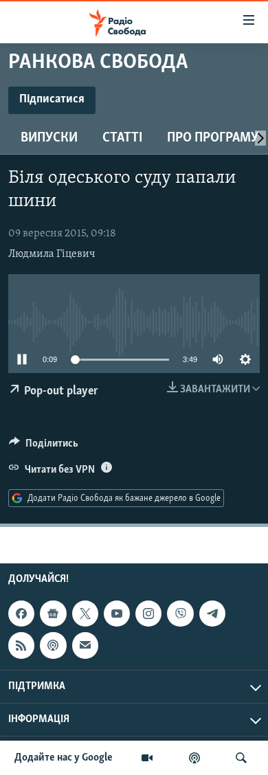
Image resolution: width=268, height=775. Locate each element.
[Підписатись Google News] (53, 613)
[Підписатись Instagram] (148, 613)
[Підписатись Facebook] (21, 613)
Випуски (49, 138)
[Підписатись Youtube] (117, 613)
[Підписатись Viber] (180, 613)
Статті (122, 138)
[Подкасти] (194, 758)
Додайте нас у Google (63, 757)
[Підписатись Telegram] (212, 613)
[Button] (43, 447)
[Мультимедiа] (147, 758)
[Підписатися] (85, 645)
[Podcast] (53, 645)
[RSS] (21, 645)
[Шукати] (241, 758)
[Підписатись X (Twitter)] (85, 613)
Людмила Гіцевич (52, 254)
